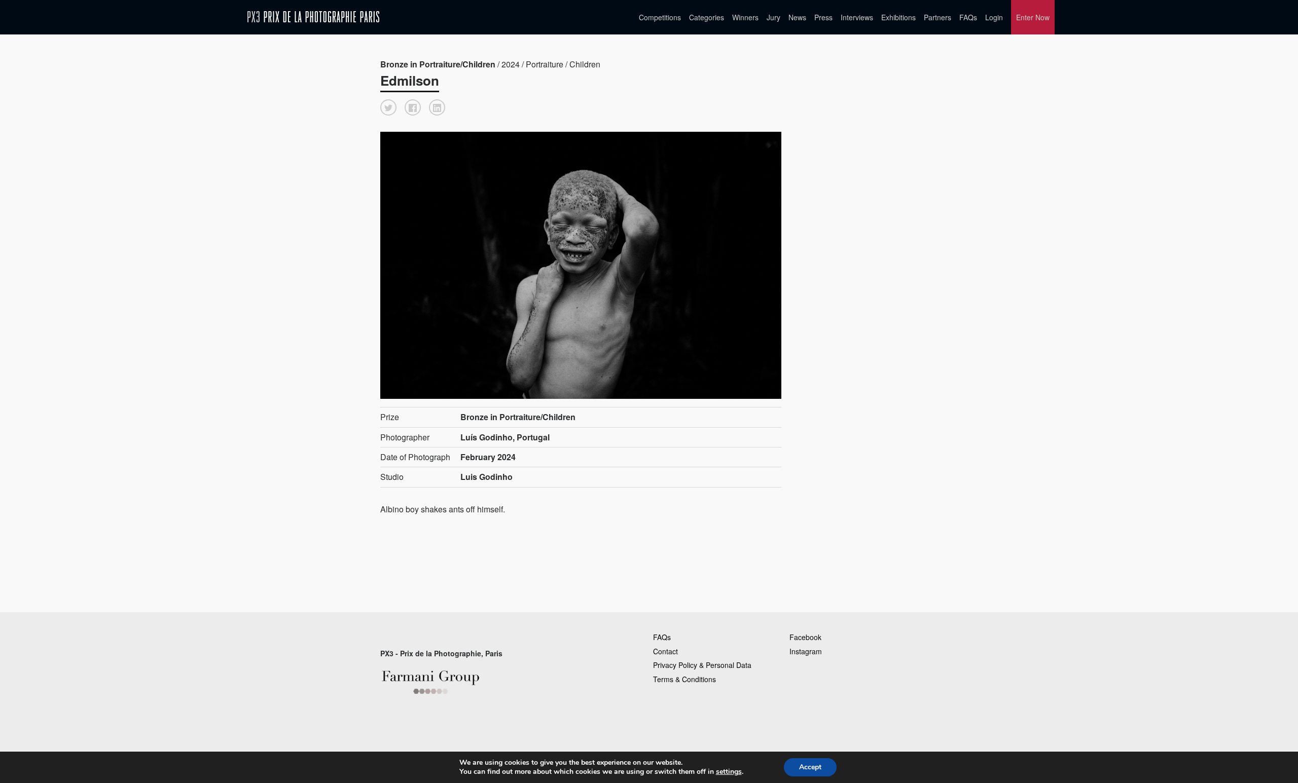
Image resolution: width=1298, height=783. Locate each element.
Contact (665, 651)
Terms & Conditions (684, 679)
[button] (388, 107)
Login (994, 17)
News (797, 17)
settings (729, 771)
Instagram (805, 651)
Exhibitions (898, 17)
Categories (706, 17)
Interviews (857, 17)
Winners (745, 17)
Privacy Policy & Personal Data (702, 665)
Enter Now (1033, 17)
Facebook (805, 637)
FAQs (968, 17)
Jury (773, 17)
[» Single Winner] (313, 17)
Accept (810, 767)
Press (823, 17)
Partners (937, 17)
